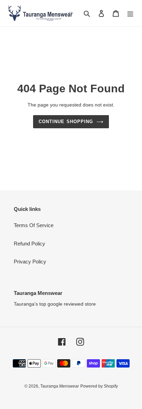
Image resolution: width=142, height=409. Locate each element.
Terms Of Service (33, 225)
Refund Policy (29, 244)
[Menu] (130, 13)
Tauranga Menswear (59, 386)
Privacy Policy (30, 261)
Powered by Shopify (99, 386)
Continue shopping (66, 121)
